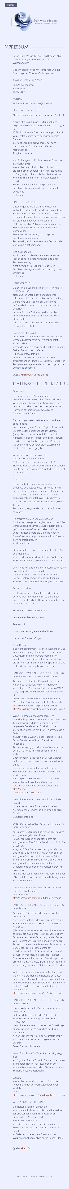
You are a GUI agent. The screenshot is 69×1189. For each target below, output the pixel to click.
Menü (12, 5)
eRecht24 (26, 1148)
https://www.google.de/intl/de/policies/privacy (39, 1095)
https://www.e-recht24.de (34, 374)
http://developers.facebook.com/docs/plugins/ (39, 709)
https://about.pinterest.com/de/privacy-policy (38, 993)
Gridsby (42, 73)
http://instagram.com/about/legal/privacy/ (37, 898)
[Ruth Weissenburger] (35, 32)
